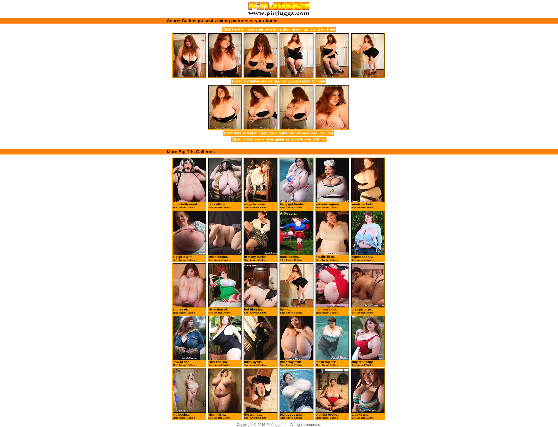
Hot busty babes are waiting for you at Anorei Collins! (278, 81)
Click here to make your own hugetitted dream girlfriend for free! (278, 29)
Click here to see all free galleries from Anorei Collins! (278, 139)
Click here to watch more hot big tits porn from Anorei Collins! (278, 133)
